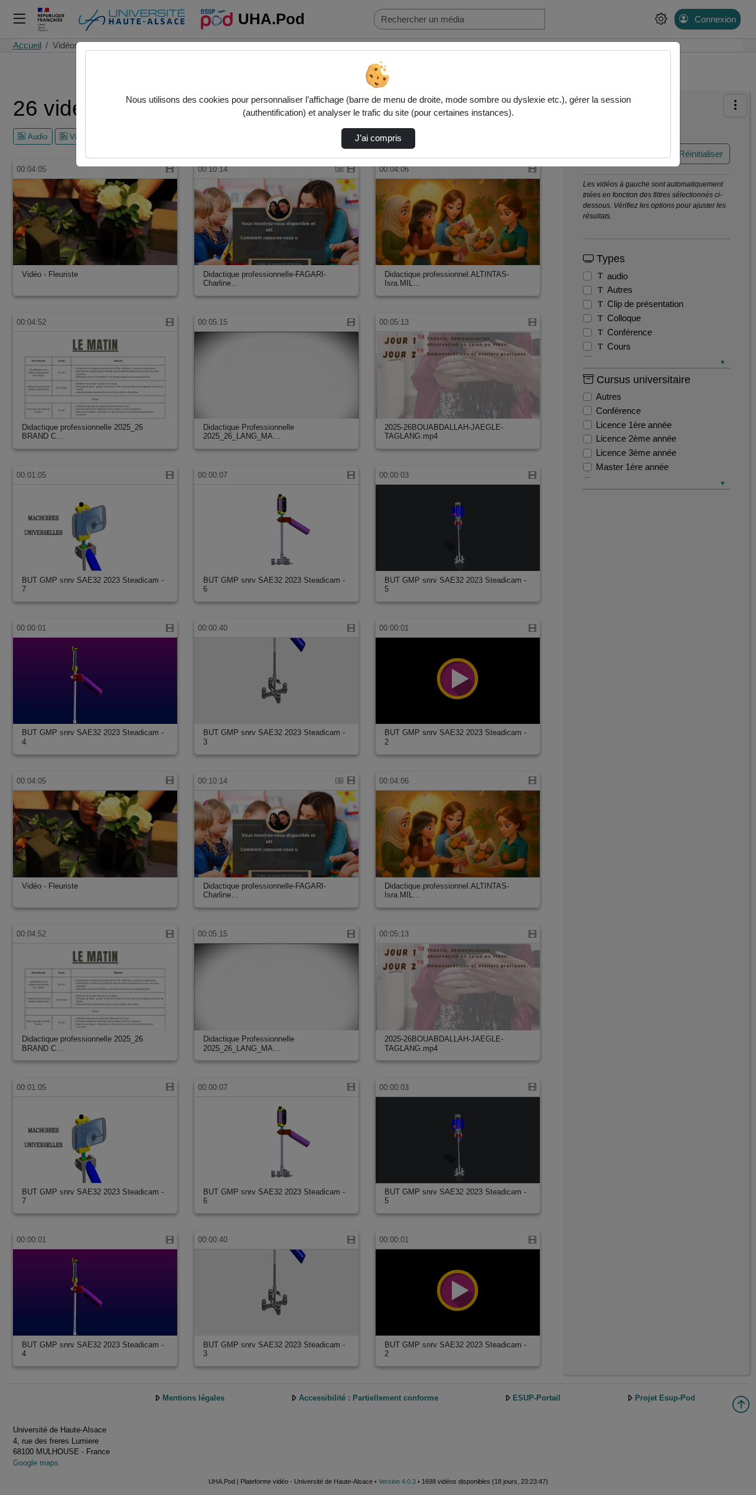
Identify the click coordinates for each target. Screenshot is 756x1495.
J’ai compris (378, 138)
